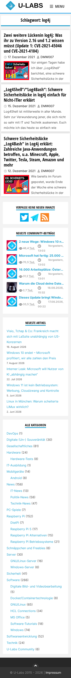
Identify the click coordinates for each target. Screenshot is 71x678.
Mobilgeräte (15, 471)
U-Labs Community (20, 649)
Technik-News (20, 503)
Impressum (53, 672)
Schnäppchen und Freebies (26, 548)
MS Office (17, 617)
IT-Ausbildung (16, 465)
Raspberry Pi (16, 516)
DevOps (12, 433)
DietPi (14, 522)
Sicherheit (14, 573)
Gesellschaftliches (19, 446)
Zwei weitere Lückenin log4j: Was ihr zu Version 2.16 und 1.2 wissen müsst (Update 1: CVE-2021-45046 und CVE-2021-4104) (34, 43)
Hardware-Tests (21, 459)
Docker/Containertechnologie (31, 598)
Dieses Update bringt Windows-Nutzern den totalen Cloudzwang (41, 297)
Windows (16, 630)
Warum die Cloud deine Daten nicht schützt (41, 283)
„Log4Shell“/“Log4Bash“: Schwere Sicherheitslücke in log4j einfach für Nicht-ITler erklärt (35, 94)
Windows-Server (22, 567)
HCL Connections (23, 611)
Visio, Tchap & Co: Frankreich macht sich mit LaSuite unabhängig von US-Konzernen (33, 336)
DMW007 (47, 57)
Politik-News (19, 497)
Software (13, 580)
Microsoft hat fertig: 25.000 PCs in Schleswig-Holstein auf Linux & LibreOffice (41, 255)
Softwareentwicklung (22, 636)
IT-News (16, 491)
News (11, 484)
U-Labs (30, 5)
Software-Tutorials (23, 624)
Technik (12, 643)
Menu (59, 6)
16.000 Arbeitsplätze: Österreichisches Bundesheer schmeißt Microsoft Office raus (41, 269)
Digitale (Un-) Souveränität (26, 440)
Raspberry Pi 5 (20, 529)
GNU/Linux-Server (23, 561)
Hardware (14, 452)
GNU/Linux (18, 604)
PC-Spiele (14, 510)
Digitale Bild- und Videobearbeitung (36, 586)
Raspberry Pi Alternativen (28, 535)
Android (16, 478)
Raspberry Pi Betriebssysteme (31, 542)
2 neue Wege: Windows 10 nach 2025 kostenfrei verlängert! (41, 241)
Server (11, 554)
